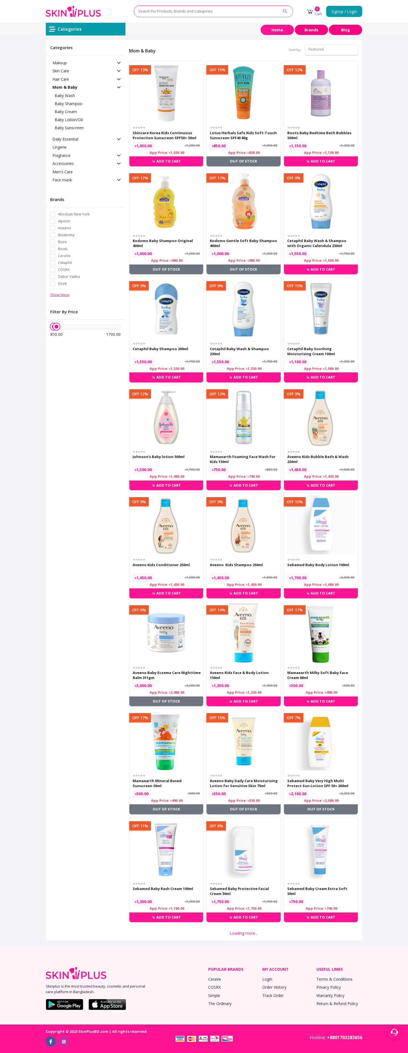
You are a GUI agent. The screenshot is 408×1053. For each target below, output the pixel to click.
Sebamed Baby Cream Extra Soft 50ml (317, 891)
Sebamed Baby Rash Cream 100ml (163, 888)
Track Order (273, 995)
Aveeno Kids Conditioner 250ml (161, 564)
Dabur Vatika (69, 276)
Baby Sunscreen (69, 127)
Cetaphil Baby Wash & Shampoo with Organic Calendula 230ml (316, 243)
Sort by (295, 49)
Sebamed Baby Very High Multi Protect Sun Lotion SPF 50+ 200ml (317, 783)
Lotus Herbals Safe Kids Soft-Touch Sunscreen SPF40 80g (243, 135)
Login (267, 979)
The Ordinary (219, 1003)
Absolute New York (74, 214)
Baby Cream (66, 111)
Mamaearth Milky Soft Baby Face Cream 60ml (317, 675)
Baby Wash (65, 95)
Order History (274, 987)
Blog (345, 29)
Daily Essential (65, 139)
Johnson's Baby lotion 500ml (159, 456)
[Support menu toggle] (394, 1032)
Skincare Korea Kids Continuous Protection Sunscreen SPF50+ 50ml (164, 135)
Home (277, 29)
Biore (62, 242)
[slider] (56, 326)
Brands (311, 29)
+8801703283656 (344, 1037)
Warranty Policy (330, 995)
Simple (214, 995)
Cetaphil (65, 262)
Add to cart (168, 161)
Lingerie (59, 147)
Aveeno (64, 228)
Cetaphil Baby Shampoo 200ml (160, 348)
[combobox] (331, 49)
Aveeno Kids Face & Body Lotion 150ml (239, 675)
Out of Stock (243, 161)
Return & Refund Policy (337, 1003)
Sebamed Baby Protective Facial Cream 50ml (239, 891)
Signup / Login (344, 11)
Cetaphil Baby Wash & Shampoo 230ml (239, 351)
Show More (59, 294)
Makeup (59, 62)
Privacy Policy (328, 987)
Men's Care (62, 171)
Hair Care (60, 79)
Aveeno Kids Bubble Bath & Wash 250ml (318, 459)
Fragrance (61, 155)
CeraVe (64, 255)
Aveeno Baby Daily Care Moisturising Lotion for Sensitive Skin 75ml (244, 783)
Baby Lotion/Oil (69, 119)
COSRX (64, 269)
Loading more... (244, 933)
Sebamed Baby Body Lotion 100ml (318, 564)
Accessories (63, 163)
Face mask (62, 179)
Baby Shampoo (68, 103)
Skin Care (60, 70)
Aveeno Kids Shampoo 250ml (236, 564)
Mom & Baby (64, 87)
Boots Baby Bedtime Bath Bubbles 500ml (319, 135)
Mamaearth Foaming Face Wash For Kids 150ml (243, 459)
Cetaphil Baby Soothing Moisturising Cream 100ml (311, 351)
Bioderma (66, 235)
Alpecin (64, 221)
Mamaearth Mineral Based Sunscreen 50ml (157, 783)
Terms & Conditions (334, 979)
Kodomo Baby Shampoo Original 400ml (163, 243)
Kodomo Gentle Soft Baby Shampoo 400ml (243, 243)
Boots (63, 248)
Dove (62, 283)
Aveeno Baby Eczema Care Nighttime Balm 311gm (167, 675)
